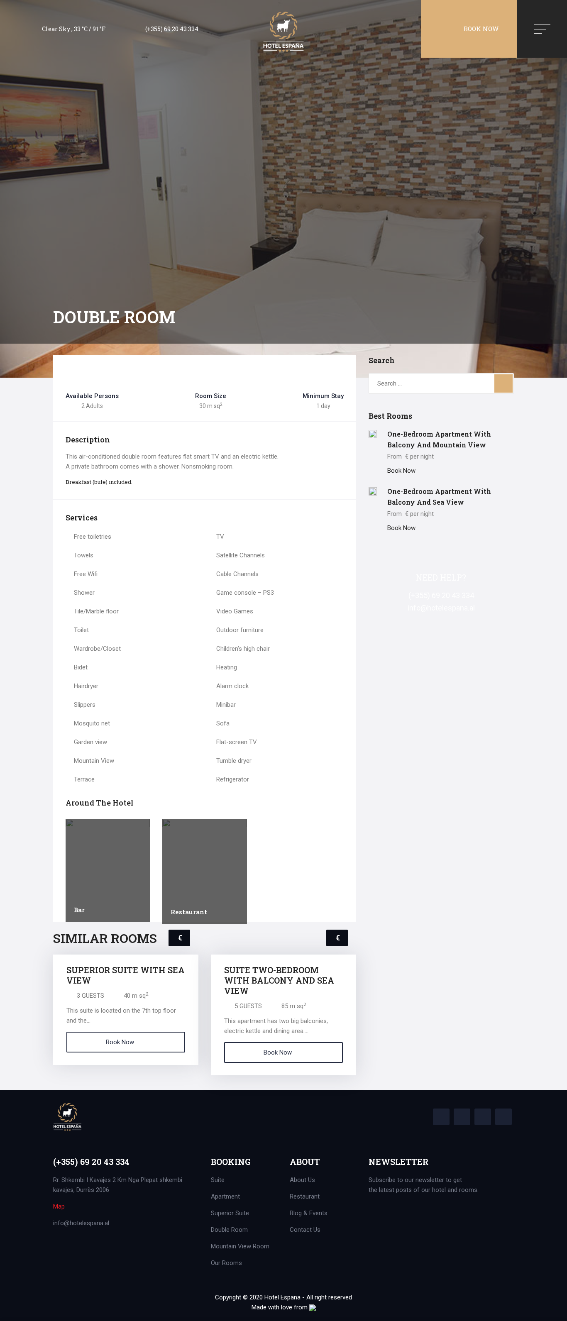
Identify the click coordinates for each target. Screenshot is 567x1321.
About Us (302, 1180)
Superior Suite (230, 1213)
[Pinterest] (482, 1117)
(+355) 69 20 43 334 (171, 29)
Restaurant (189, 912)
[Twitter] (462, 1117)
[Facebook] (441, 1117)
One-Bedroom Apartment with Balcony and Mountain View (439, 439)
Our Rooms (226, 1263)
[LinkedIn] (503, 1117)
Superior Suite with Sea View (125, 975)
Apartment (225, 1196)
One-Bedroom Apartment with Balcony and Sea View (439, 496)
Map (59, 1206)
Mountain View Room (240, 1246)
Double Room (229, 1229)
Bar (79, 910)
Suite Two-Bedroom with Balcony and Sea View (279, 980)
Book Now (481, 28)
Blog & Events (308, 1213)
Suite (218, 1180)
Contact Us (305, 1229)
